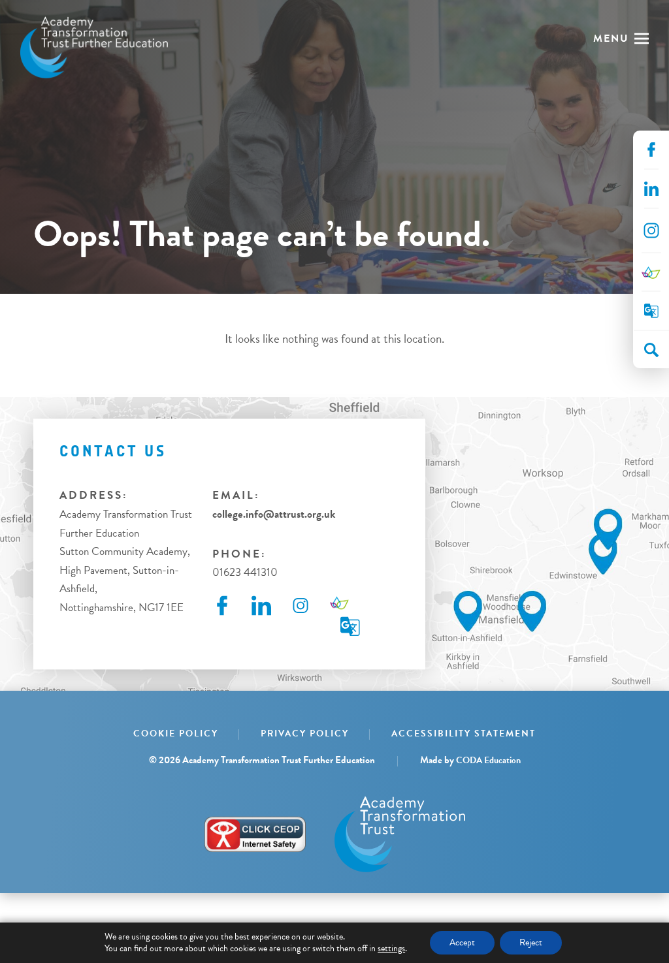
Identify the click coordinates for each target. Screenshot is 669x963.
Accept (462, 942)
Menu (611, 38)
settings (391, 949)
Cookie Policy (175, 733)
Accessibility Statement (463, 733)
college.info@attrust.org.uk (273, 514)
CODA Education (488, 760)
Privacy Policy (305, 733)
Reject (530, 942)
